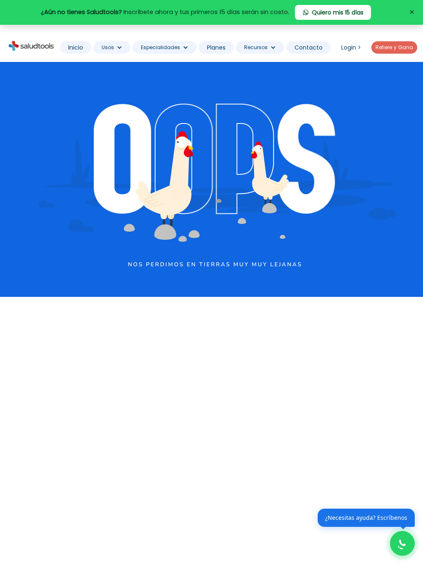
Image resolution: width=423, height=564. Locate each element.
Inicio (75, 47)
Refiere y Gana (394, 47)
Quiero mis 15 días (338, 12)
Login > (351, 47)
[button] (112, 47)
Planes (216, 47)
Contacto (309, 47)
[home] (31, 45)
